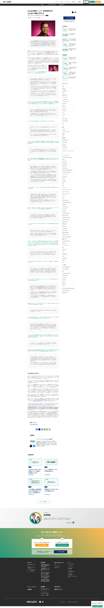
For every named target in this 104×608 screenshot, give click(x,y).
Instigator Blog (65, 275)
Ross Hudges (64, 146)
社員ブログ (61, 4)
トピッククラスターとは (71, 563)
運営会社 (74, 1)
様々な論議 (44, 42)
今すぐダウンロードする (62, 545)
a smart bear (64, 208)
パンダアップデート (65, 191)
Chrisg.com (64, 243)
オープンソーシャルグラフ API (33, 349)
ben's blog (64, 211)
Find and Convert (65, 200)
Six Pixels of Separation (66, 172)
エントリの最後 (30, 395)
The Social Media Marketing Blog (68, 288)
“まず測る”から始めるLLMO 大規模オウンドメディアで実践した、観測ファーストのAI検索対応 (45, 573)
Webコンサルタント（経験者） (45, 593)
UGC (63, 122)
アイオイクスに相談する (41, 545)
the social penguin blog (66, 202)
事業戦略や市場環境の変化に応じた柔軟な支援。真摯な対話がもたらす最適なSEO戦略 (45, 565)
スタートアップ (64, 174)
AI (62, 153)
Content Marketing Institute (67, 170)
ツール (63, 116)
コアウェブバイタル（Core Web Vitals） (72, 577)
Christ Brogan (64, 230)
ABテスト (63, 105)
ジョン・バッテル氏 (39, 129)
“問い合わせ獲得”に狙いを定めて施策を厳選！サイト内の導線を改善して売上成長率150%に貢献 (45, 580)
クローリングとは (70, 565)
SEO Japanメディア (86, 2)
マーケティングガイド (52, 4)
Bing (63, 247)
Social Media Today (65, 213)
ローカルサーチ (64, 277)
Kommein (64, 226)
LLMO (63, 86)
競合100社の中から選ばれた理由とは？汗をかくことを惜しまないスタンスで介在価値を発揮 (45, 577)
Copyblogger (64, 253)
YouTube (63, 129)
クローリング (64, 148)
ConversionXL (64, 142)
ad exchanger (64, 163)
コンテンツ (64, 187)
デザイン (63, 92)
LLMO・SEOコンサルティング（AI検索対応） (31, 567)
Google (63, 281)
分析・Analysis (64, 118)
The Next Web (64, 228)
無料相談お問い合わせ (98, 2)
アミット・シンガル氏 (44, 54)
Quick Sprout (64, 258)
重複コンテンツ (64, 238)
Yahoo (63, 256)
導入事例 (43, 562)
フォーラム (48, 93)
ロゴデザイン (64, 103)
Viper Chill (64, 279)
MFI (62, 112)
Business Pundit (65, 215)
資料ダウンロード (91, 1)
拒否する (97, 605)
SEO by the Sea (65, 292)
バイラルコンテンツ (65, 131)
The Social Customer (66, 217)
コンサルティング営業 (44, 592)
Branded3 (64, 180)
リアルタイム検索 (38, 286)
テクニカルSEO (64, 120)
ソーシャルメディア (65, 245)
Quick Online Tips (65, 234)
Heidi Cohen (64, 165)
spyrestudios (64, 176)
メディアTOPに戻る (43, 501)
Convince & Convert (65, 219)
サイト (63, 125)
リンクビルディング (65, 101)
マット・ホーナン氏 (46, 129)
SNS (63, 183)
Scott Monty (64, 161)
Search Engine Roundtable (67, 157)
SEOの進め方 (64, 90)
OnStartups (64, 204)
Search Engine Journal (66, 273)
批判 (48, 53)
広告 (63, 198)
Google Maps (64, 95)
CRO (63, 135)
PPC (63, 262)
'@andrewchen (65, 140)
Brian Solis (64, 249)
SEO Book (64, 284)
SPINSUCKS (64, 223)
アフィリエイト (64, 97)
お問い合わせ (57, 586)
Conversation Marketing (66, 236)
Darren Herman (65, 168)
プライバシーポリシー (62, 601)
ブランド (63, 195)
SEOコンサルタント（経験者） (45, 595)
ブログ (42, 4)
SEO (63, 185)
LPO (63, 251)
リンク (63, 286)
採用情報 (79, 1)
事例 (61, 1)
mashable (64, 144)
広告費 (63, 133)
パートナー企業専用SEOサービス (32, 569)
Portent (63, 178)
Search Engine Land (35, 403)
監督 (43, 65)
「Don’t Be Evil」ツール (41, 158)
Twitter (63, 260)
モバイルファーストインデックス (68, 150)
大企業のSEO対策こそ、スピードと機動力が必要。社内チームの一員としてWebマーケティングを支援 (45, 569)
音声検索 (63, 138)
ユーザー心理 (64, 99)
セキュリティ (64, 107)
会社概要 (29, 589)
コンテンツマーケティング (66, 189)
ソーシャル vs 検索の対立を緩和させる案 (35, 400)
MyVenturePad (64, 221)
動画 (63, 127)
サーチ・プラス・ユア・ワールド (40, 51)
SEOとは (69, 562)
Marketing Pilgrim (65, 232)
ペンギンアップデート (66, 193)
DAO (63, 271)
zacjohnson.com (65, 206)
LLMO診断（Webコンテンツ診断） (31, 565)
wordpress (64, 110)
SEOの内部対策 (70, 568)
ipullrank (63, 88)
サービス (56, 1)
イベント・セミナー (67, 1)
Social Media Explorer (66, 266)
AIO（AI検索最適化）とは (71, 571)
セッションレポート (65, 155)
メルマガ (63, 114)
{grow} (63, 159)
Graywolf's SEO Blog (66, 241)
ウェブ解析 (64, 264)
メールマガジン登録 (69, 18)
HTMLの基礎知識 (70, 574)
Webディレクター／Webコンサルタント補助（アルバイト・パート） (45, 589)
